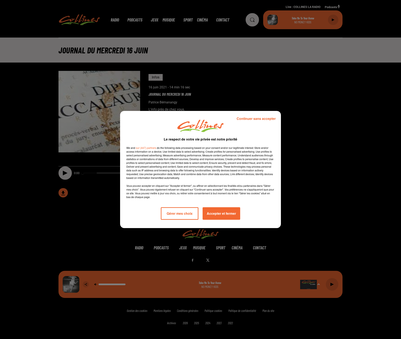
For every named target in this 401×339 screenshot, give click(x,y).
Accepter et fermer (221, 213)
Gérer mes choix (180, 213)
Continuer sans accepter (256, 118)
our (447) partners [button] (146, 147)
